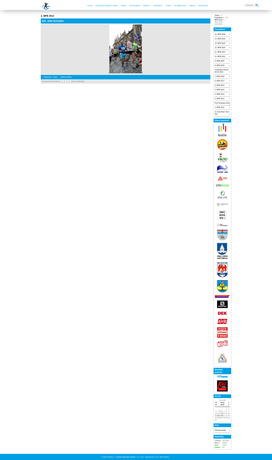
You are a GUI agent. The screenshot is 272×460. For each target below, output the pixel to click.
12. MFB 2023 (220, 47)
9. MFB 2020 (219, 61)
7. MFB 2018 (219, 76)
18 (218, 416)
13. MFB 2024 (220, 43)
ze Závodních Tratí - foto (222, 113)
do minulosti (180, 6)
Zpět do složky (66, 77)
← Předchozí (47, 77)
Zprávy (146, 6)
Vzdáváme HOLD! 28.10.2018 (221, 71)
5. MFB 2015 (219, 85)
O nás (168, 6)
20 (222, 416)
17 (216, 416)
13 (222, 413)
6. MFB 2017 (219, 81)
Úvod (89, 6)
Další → (56, 77)
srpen (222, 402)
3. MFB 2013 (219, 94)
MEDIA (192, 6)
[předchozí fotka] (108, 73)
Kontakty (158, 6)
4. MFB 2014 (219, 90)
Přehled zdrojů (220, 430)
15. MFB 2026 (220, 34)
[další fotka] (142, 73)
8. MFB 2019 (219, 65)
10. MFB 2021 (220, 56)
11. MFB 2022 (220, 52)
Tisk (142, 457)
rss (138, 457)
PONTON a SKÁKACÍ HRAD (107, 6)
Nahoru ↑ (167, 457)
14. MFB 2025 (220, 39)
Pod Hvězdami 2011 (222, 103)
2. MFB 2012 (219, 98)
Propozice (203, 6)
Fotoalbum (134, 6)
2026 (222, 404)
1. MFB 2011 (219, 107)
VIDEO (123, 6)
